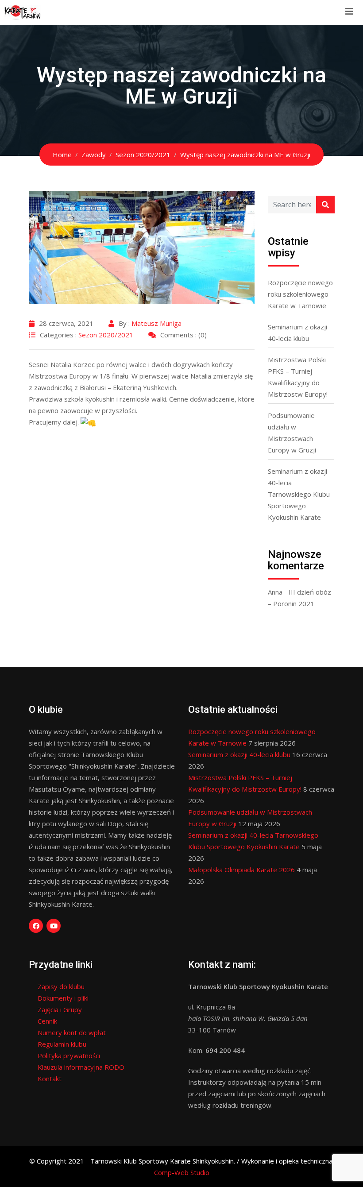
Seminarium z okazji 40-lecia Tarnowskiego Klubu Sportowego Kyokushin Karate (299, 494)
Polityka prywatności (69, 1055)
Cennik (47, 1021)
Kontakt (50, 1078)
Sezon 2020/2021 (105, 334)
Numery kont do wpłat (72, 1032)
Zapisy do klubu (61, 986)
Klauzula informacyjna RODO (81, 1067)
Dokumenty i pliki (63, 998)
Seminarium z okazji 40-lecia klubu (297, 332)
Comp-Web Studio (181, 1172)
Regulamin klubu (62, 1044)
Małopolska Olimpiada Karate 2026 (241, 869)
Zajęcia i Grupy (60, 1009)
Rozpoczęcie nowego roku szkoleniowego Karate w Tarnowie (300, 294)
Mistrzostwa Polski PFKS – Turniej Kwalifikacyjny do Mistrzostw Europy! (298, 376)
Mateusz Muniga (156, 323)
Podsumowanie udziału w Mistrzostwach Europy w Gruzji (292, 432)
